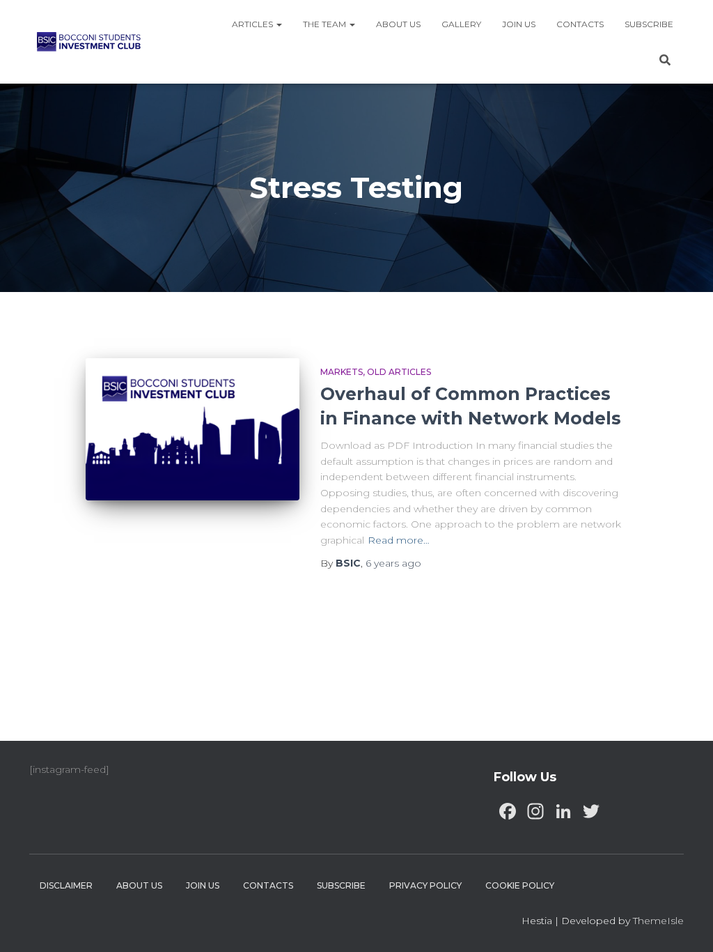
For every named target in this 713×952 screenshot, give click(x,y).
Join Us (518, 24)
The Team (325, 24)
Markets (341, 372)
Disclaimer (66, 885)
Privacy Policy (425, 885)
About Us (398, 24)
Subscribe (649, 24)
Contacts (580, 24)
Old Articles (399, 372)
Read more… (399, 540)
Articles (253, 24)
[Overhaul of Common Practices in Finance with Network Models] (192, 429)
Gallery (461, 24)
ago (393, 563)
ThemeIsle (658, 920)
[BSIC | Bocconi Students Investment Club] (89, 41)
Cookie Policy (519, 885)
